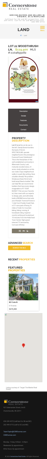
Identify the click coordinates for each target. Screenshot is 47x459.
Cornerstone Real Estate (18, 456)
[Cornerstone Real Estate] (20, 6)
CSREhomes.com (9, 435)
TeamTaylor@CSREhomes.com (14, 432)
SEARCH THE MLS (19, 248)
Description (24, 111)
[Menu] (42, 26)
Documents (23, 125)
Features (23, 120)
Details (23, 116)
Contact (23, 130)
